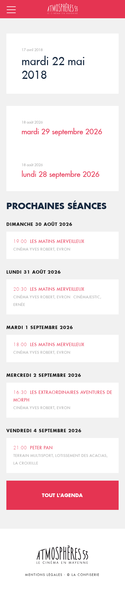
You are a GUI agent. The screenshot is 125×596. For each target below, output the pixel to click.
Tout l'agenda (62, 495)
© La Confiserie (83, 575)
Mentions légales (43, 575)
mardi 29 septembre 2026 (62, 131)
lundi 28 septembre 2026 (61, 174)
